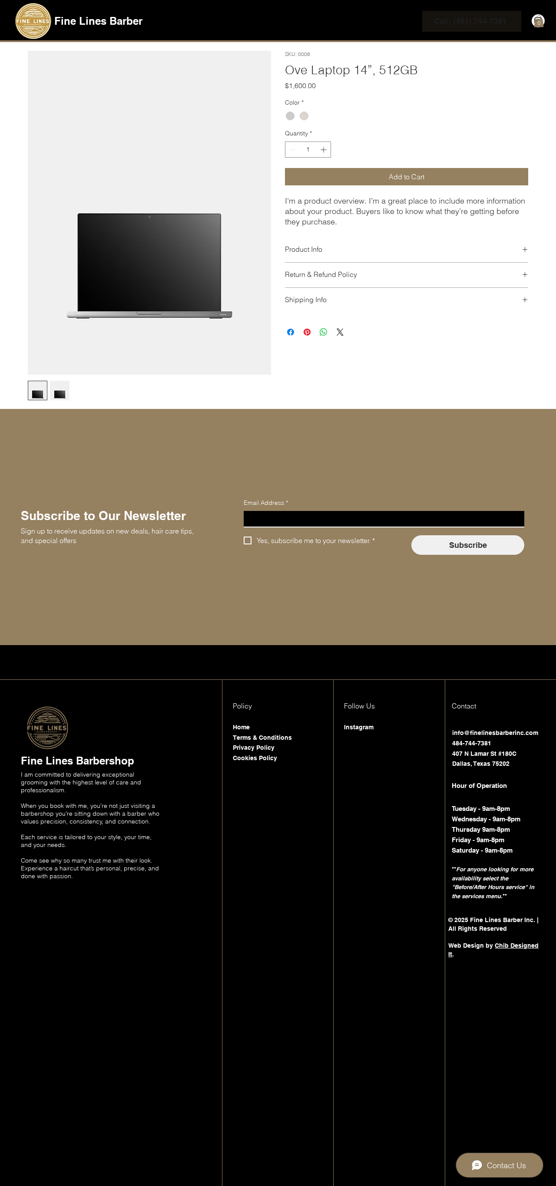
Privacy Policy (254, 747)
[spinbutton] (308, 149)
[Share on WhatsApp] (323, 332)
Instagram (359, 727)
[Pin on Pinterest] (307, 332)
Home (241, 727)
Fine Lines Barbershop (77, 760)
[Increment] (324, 149)
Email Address (266, 503)
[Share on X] (340, 332)
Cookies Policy (255, 757)
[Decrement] (291, 149)
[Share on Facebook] (290, 332)
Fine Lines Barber (98, 21)
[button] (539, 21)
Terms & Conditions (262, 737)
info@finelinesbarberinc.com (495, 732)
